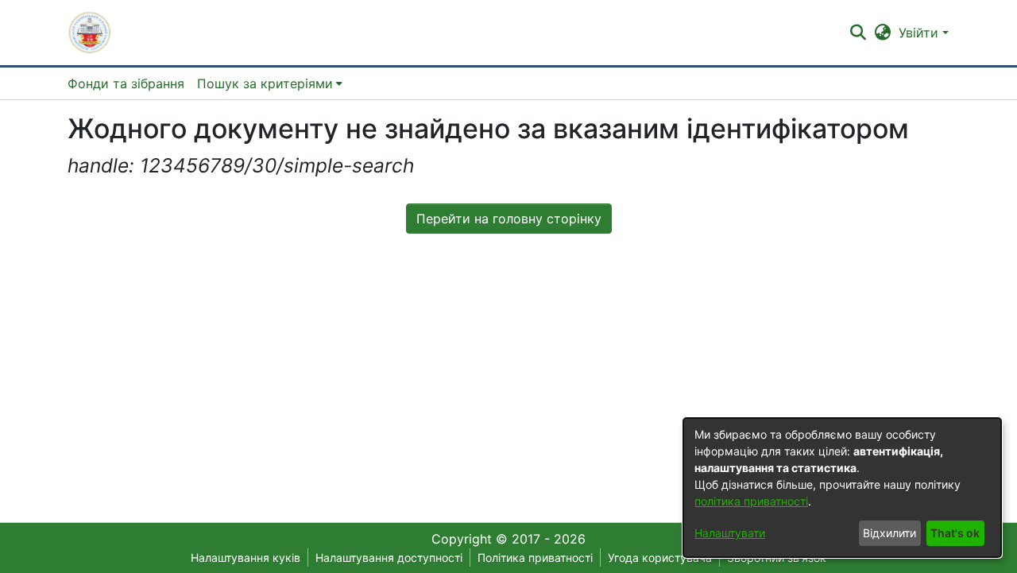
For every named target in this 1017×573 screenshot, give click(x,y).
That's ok (955, 533)
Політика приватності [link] (535, 557)
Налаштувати (729, 533)
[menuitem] (269, 83)
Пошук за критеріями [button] (265, 83)
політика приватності (751, 501)
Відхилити (889, 533)
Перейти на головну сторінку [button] (508, 218)
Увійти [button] (920, 33)
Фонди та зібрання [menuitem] (126, 83)
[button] (90, 32)
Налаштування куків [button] (245, 557)
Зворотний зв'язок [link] (776, 557)
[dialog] (842, 487)
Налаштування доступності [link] (388, 557)
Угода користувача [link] (660, 557)
